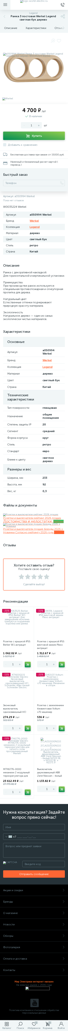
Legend (35, 227)
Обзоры (8, 935)
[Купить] (28, 664)
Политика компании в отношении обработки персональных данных (34, 1011)
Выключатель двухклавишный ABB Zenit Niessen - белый (49, 772)
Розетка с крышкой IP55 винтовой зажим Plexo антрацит (50, 645)
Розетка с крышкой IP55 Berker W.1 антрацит (16, 643)
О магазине (10, 913)
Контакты (9, 970)
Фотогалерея (11, 947)
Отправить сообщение (34, 874)
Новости (9, 924)
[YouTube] (34, 1003)
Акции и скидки (13, 890)
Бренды (8, 901)
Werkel (34, 220)
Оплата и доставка (15, 958)
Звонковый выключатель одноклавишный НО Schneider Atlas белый (15, 710)
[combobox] (9, 837)
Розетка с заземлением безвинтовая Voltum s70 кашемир (50, 708)
